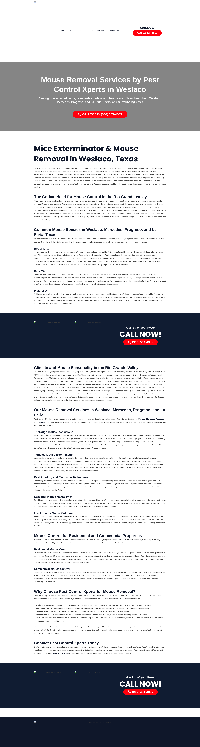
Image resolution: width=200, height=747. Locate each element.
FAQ (70, 31)
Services (100, 31)
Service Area (114, 31)
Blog (91, 31)
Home (61, 31)
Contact (80, 31)
